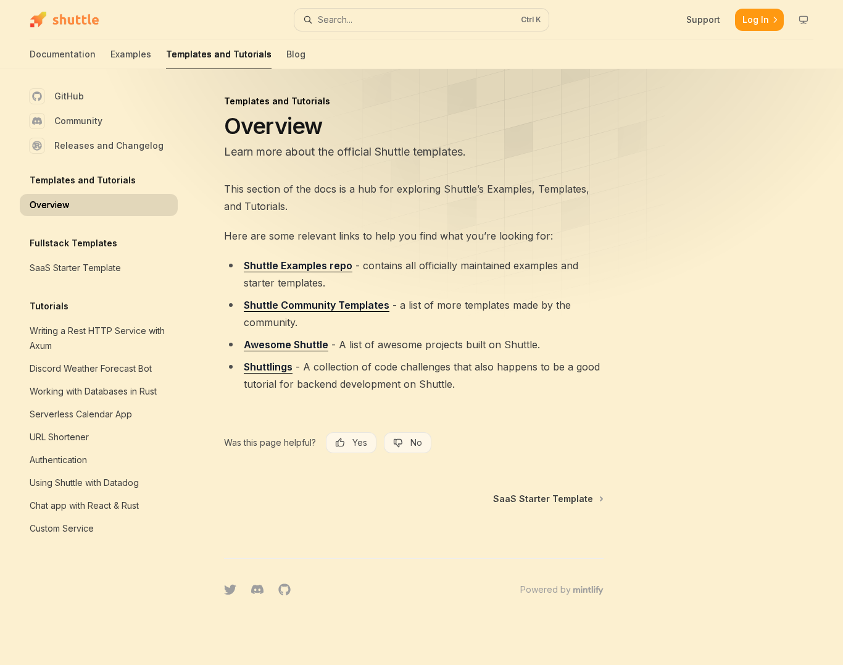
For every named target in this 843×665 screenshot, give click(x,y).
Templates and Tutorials (219, 54)
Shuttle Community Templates (316, 305)
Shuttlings (268, 367)
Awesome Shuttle (286, 344)
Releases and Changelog (109, 145)
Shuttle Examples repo (298, 265)
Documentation (63, 54)
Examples (130, 54)
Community (78, 120)
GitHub (69, 96)
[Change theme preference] (803, 20)
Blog (295, 54)
